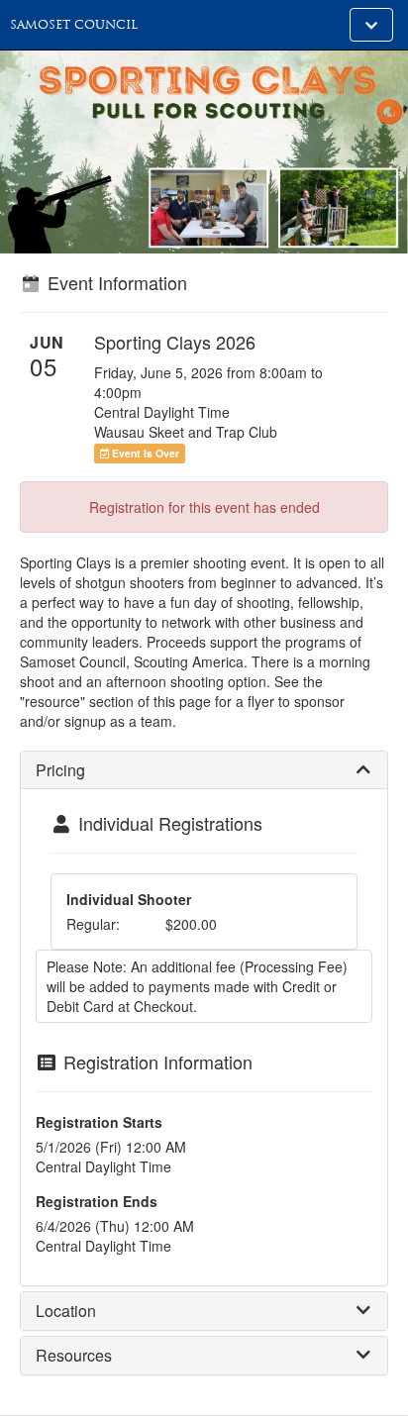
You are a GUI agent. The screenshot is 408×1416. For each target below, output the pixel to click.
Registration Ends (96, 1201)
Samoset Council (74, 25)
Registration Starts (99, 1122)
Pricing (60, 770)
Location (66, 1310)
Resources (74, 1355)
